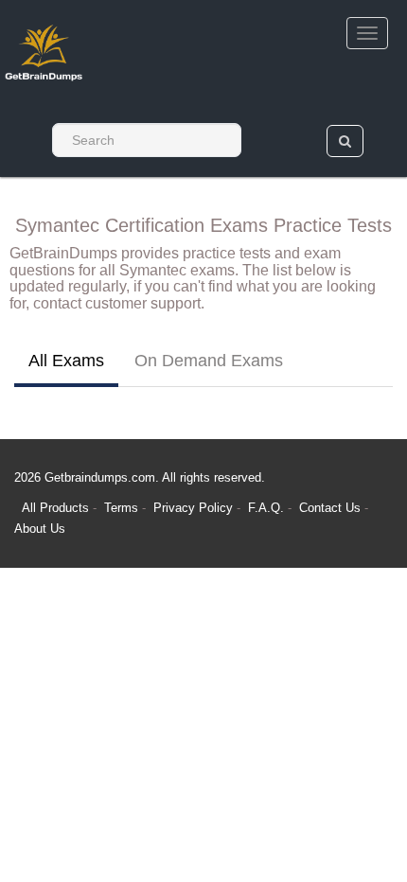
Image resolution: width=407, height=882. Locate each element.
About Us (39, 528)
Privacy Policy (195, 508)
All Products (55, 508)
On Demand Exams (208, 360)
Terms (121, 508)
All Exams (66, 360)
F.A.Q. (268, 508)
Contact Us (331, 508)
